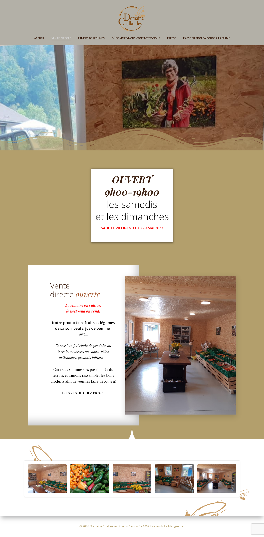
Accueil (39, 38)
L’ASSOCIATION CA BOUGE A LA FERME (206, 38)
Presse (171, 38)
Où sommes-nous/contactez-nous (136, 38)
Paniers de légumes (91, 38)
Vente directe (61, 38)
